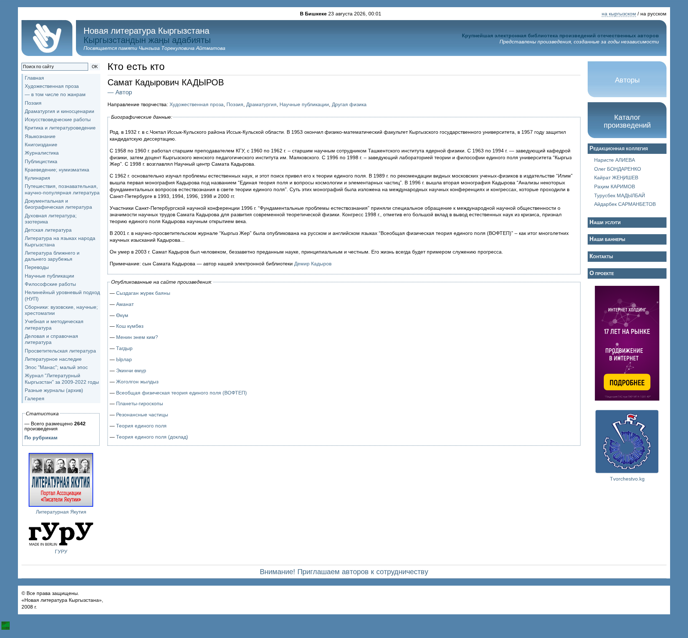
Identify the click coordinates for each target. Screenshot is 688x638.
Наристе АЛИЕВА (614, 160)
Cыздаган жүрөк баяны (143, 293)
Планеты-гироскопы (139, 403)
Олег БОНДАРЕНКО (617, 169)
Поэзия (234, 104)
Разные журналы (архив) (54, 390)
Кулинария (37, 178)
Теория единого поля (141, 426)
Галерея (34, 398)
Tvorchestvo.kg (627, 479)
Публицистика (41, 161)
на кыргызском (619, 13)
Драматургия (261, 104)
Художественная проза (196, 104)
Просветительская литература (60, 351)
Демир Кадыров (312, 263)
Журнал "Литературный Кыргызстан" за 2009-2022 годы (62, 378)
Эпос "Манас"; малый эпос (56, 367)
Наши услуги (605, 222)
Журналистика (42, 153)
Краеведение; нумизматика (57, 170)
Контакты (601, 256)
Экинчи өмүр (131, 370)
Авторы (627, 80)
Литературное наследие (53, 359)
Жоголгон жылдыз (137, 381)
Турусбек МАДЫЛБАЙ (619, 195)
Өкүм (122, 315)
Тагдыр (124, 348)
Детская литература (48, 230)
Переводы (37, 267)
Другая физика (349, 104)
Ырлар (124, 359)
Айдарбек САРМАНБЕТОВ (625, 204)
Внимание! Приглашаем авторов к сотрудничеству (344, 572)
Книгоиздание (41, 144)
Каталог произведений (627, 121)
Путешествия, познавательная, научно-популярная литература (62, 189)
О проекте (601, 273)
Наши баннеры (607, 239)
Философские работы (50, 284)
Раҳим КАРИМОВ (614, 186)
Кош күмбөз (129, 326)
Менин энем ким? (137, 337)
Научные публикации (304, 104)
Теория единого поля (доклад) (152, 437)
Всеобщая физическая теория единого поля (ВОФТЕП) (181, 393)
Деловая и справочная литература (51, 339)
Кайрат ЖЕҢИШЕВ (616, 177)
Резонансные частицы (142, 414)
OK (95, 66)
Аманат (125, 304)
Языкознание (40, 136)
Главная (34, 78)
